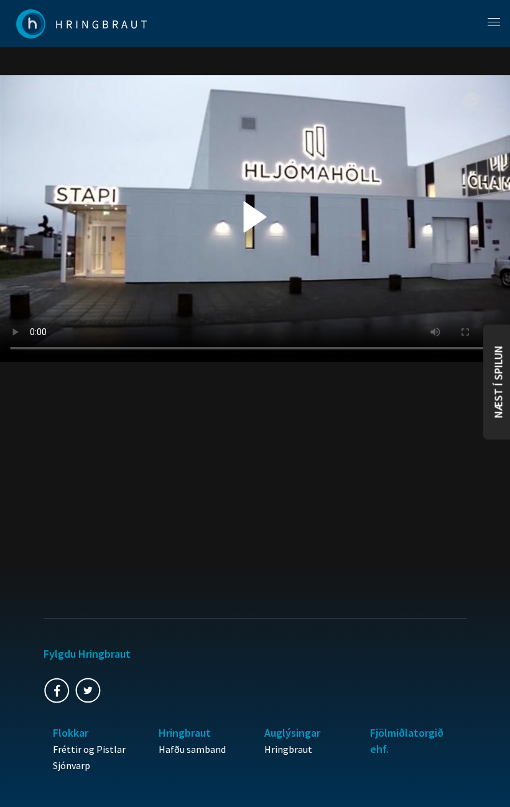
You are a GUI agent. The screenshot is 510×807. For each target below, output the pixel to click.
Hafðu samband (192, 749)
